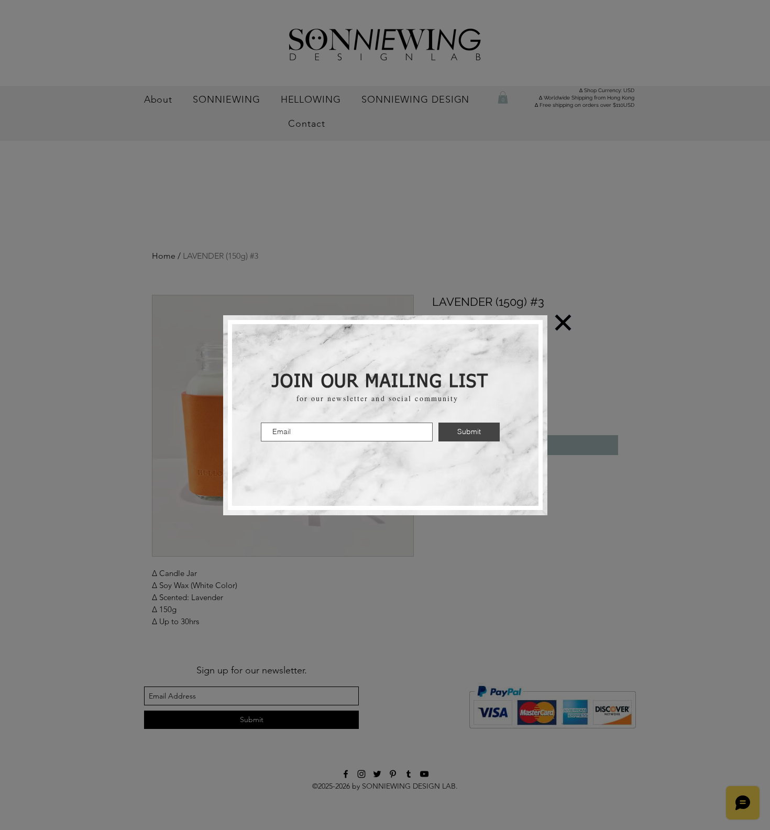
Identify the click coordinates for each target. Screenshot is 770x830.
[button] (563, 322)
